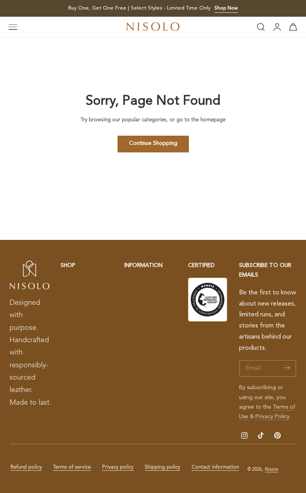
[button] (13, 27)
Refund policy (26, 467)
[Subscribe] (287, 368)
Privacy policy (117, 467)
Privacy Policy (272, 416)
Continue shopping (153, 143)
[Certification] (207, 300)
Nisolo (272, 469)
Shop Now (226, 8)
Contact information (215, 467)
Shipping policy (162, 467)
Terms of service (72, 467)
